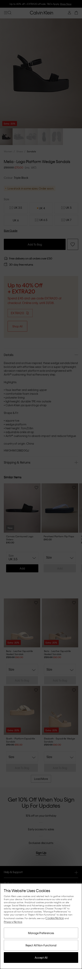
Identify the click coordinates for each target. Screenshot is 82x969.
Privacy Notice (13, 922)
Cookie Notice (54, 918)
